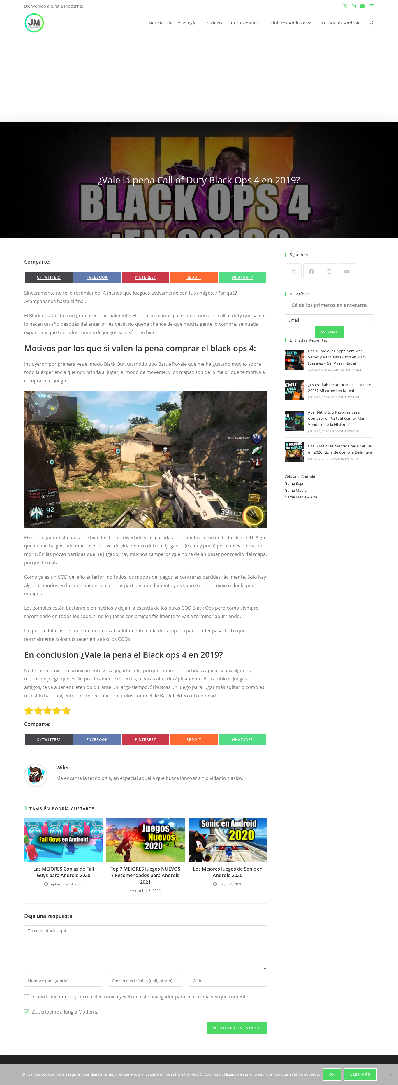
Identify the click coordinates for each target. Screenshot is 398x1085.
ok (332, 1074)
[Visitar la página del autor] (35, 774)
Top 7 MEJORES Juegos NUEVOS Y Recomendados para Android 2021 (145, 875)
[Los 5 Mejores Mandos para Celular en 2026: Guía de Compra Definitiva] (294, 452)
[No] (391, 1074)
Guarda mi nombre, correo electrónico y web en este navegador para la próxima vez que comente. (141, 996)
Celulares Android (300, 476)
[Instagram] (329, 271)
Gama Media (296, 490)
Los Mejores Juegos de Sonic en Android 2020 (228, 872)
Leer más (360, 1074)
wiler (62, 767)
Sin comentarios (348, 370)
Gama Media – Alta (301, 497)
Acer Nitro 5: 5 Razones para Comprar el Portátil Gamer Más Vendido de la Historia (336, 418)
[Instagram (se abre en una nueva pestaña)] (354, 6)
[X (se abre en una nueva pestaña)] (345, 6)
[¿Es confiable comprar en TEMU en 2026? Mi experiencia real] (294, 390)
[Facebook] (311, 271)
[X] (294, 271)
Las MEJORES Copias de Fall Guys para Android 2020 (63, 872)
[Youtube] (347, 271)
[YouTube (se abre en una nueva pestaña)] (362, 6)
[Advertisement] (199, 78)
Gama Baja (294, 483)
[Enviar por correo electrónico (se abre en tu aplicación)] (370, 6)
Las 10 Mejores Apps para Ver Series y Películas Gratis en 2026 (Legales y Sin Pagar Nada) (337, 357)
